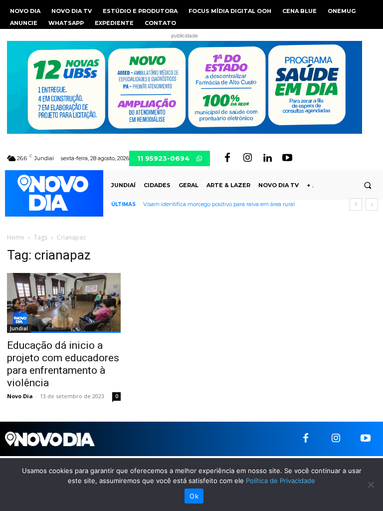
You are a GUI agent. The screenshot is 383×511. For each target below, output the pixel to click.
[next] (372, 204)
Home (15, 237)
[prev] (356, 204)
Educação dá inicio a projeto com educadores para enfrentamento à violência (63, 364)
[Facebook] (227, 158)
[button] (367, 185)
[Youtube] (287, 158)
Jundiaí (19, 328)
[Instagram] (247, 158)
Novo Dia (20, 396)
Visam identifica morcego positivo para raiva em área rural (219, 204)
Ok (194, 496)
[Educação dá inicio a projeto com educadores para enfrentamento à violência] (64, 303)
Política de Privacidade (280, 481)
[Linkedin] (267, 158)
